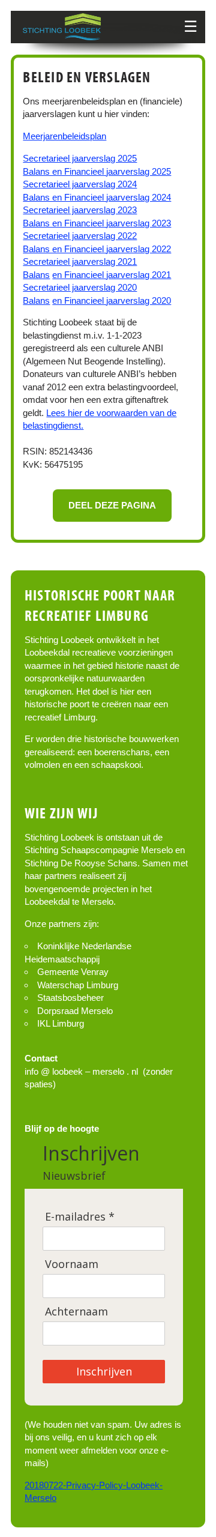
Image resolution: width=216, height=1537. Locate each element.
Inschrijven (104, 1371)
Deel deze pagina (112, 505)
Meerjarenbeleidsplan (64, 136)
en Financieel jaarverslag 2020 (111, 300)
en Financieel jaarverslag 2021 (111, 275)
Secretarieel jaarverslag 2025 (80, 158)
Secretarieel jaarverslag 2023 (80, 210)
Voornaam (71, 1264)
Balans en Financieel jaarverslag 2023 (97, 223)
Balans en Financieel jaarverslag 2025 (97, 171)
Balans (36, 275)
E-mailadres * (80, 1217)
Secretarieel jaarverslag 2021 (80, 261)
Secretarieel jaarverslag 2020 (80, 287)
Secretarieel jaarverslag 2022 (80, 236)
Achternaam (76, 1311)
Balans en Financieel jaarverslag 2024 (97, 197)
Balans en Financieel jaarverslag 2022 (97, 249)
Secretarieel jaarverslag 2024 (80, 184)
